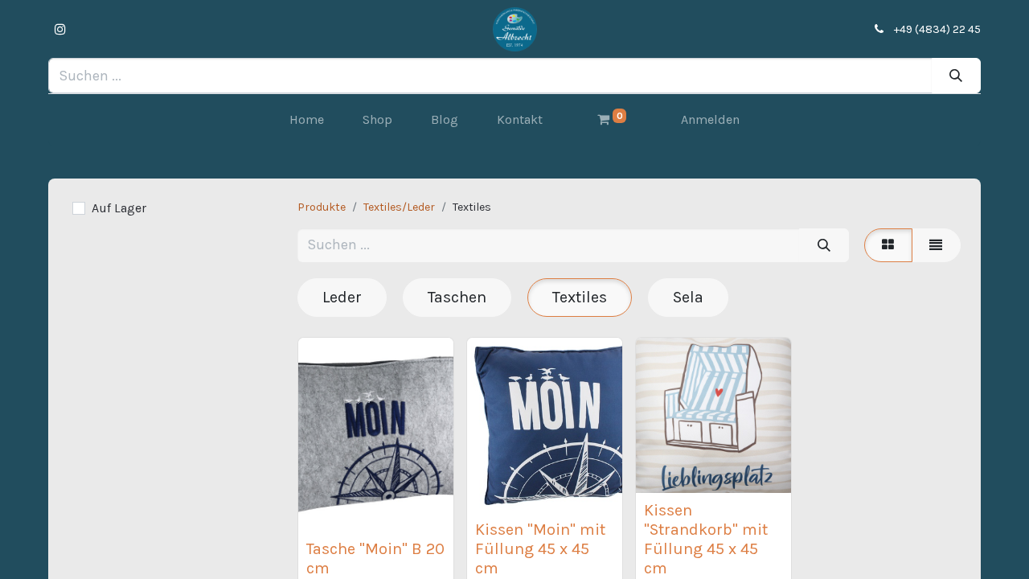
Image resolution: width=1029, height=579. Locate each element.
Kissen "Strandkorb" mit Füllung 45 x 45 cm (706, 539)
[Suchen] (956, 75)
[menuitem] (306, 120)
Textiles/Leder (399, 207)
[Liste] (936, 245)
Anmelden (710, 119)
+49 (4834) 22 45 (937, 29)
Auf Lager (119, 208)
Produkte (321, 207)
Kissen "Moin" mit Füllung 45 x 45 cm (540, 548)
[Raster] (888, 245)
